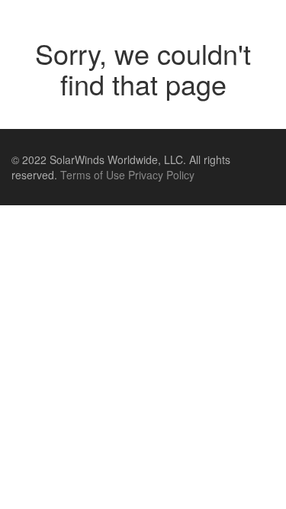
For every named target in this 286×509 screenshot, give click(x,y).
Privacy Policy (161, 174)
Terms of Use (92, 174)
